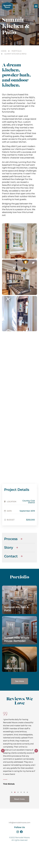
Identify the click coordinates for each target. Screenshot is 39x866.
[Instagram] (17, 831)
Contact (21, 858)
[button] (36, 6)
